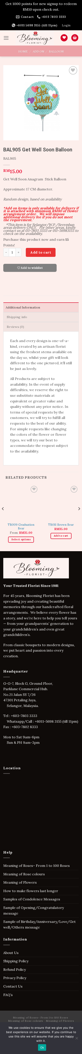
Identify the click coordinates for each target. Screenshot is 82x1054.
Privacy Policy (14, 978)
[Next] (79, 517)
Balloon (56, 51)
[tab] (41, 307)
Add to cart (40, 252)
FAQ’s (8, 995)
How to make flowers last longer (30, 891)
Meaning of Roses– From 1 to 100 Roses (36, 865)
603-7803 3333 (25, 715)
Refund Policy (14, 969)
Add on (38, 51)
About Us (11, 953)
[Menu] (6, 38)
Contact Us (13, 986)
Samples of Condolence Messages (31, 899)
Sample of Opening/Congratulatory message (33, 910)
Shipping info (17, 317)
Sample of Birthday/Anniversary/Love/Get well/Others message (39, 924)
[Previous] (3, 517)
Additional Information (23, 307)
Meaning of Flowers (20, 882)
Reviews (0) (15, 327)
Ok (42, 1047)
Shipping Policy (15, 961)
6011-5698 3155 (49, 721)
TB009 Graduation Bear (21, 526)
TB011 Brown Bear (61, 525)
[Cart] (74, 37)
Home (23, 51)
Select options (21, 539)
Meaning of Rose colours (24, 874)
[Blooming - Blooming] (34, 38)
